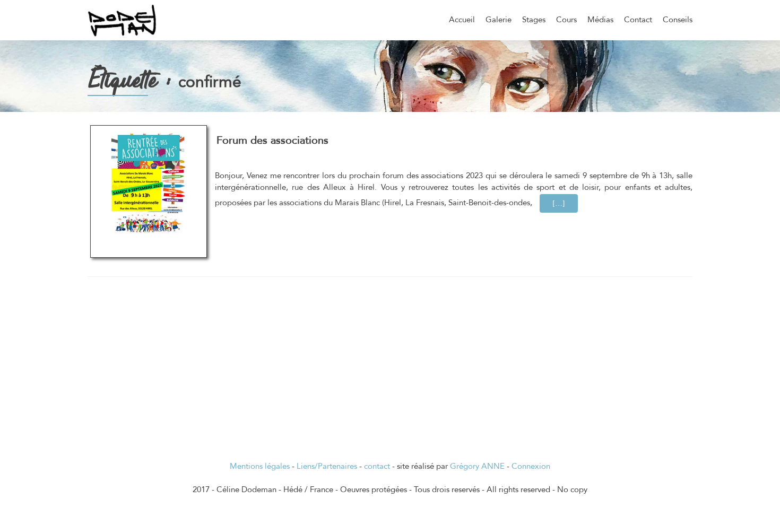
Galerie (499, 19)
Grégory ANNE (477, 466)
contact (377, 466)
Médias (600, 19)
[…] (565, 203)
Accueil (462, 19)
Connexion (531, 466)
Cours (566, 19)
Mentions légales (260, 466)
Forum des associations (272, 140)
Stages (533, 19)
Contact (638, 19)
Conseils (677, 19)
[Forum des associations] (148, 182)
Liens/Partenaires (327, 466)
